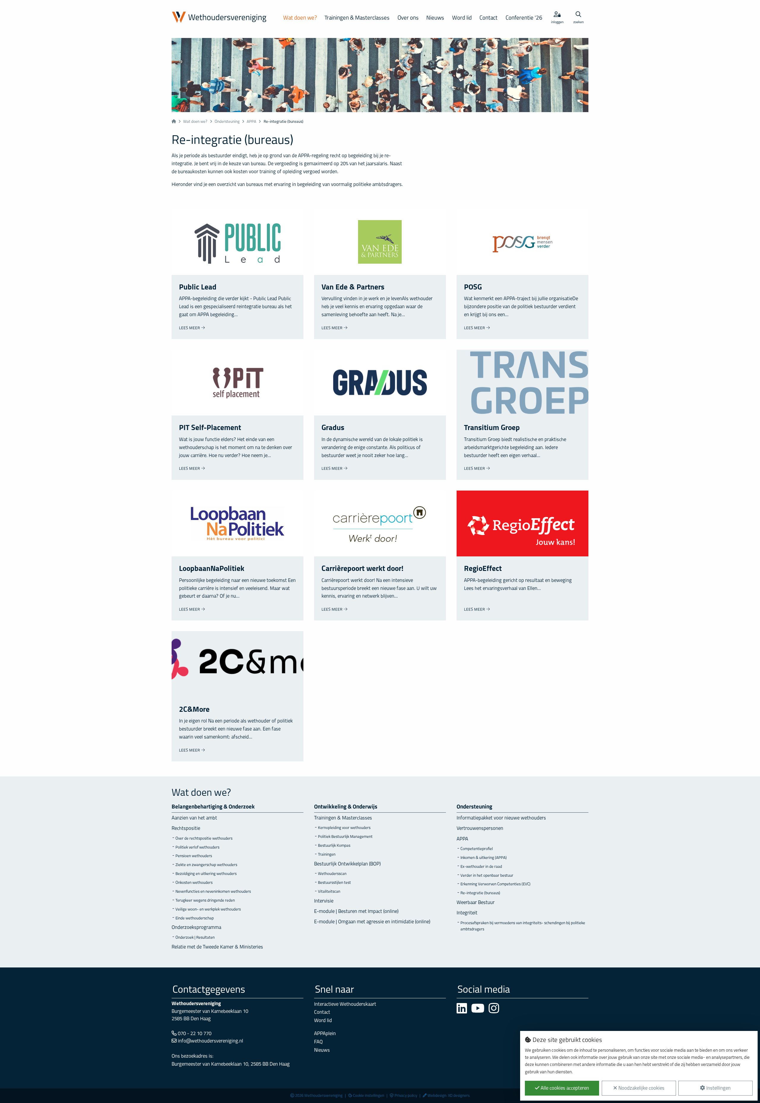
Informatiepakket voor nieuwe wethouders (501, 818)
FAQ (318, 1042)
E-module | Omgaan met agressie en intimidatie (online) (372, 921)
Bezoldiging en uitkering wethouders (206, 874)
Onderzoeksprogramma (196, 927)
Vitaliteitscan (329, 892)
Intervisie (323, 901)
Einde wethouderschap (194, 918)
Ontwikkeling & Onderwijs (345, 807)
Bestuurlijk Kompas (334, 846)
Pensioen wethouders (193, 856)
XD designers (459, 1096)
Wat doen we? (300, 18)
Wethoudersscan (332, 874)
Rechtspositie (186, 828)
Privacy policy (406, 1096)
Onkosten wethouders (194, 883)
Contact (488, 18)
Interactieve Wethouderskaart (345, 1004)
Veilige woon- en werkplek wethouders (208, 909)
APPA (251, 122)
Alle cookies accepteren (564, 1088)
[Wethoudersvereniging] (221, 18)
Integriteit (467, 913)
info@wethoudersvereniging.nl (210, 1041)
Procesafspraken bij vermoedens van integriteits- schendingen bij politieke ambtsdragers (522, 926)
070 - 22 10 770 (194, 1033)
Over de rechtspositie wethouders (203, 839)
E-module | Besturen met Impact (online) (356, 911)
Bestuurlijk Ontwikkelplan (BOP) (347, 864)
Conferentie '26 (524, 18)
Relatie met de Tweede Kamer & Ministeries (217, 947)
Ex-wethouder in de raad (481, 867)
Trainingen (326, 855)
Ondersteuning (227, 122)
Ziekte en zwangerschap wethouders (206, 865)
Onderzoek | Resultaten (195, 938)
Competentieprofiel (476, 849)
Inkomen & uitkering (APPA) (483, 858)
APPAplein (325, 1033)
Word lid (462, 18)
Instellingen (718, 1088)
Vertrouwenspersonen (480, 828)
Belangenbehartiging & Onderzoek (213, 807)
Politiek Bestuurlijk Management (345, 837)
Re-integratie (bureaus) (480, 893)
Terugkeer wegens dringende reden (205, 901)
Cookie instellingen (368, 1096)
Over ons (408, 18)
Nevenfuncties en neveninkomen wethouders (213, 892)
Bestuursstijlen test (334, 883)
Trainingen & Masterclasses (357, 18)
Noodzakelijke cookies (640, 1088)
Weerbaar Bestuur (476, 902)
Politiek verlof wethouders (197, 847)
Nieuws (435, 18)
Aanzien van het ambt (194, 818)
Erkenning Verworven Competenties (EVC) (495, 884)
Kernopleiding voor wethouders (344, 828)
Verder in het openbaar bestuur (486, 876)
